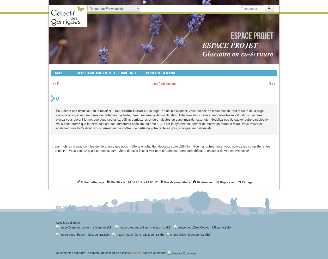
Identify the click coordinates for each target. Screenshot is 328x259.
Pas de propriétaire (177, 182)
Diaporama (227, 182)
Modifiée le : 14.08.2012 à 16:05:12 (134, 182)
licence (136, 253)
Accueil (61, 73)
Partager (247, 182)
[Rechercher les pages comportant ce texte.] (269, 8)
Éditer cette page (92, 182)
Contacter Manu (160, 73)
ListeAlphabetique (164, 83)
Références (204, 182)
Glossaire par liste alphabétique (107, 73)
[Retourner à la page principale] (68, 16)
